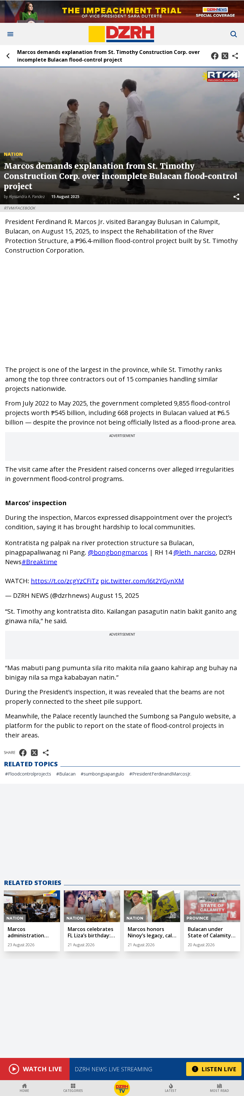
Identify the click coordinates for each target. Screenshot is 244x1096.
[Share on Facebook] (215, 56)
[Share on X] (225, 56)
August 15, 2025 (115, 595)
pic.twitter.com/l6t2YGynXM (142, 581)
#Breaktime (39, 562)
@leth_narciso (194, 552)
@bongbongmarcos (118, 552)
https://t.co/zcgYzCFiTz (65, 581)
